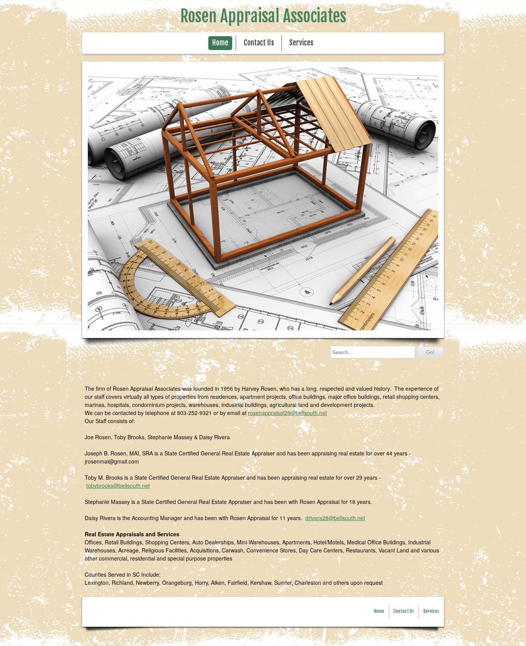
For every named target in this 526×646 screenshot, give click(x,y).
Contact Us (259, 42)
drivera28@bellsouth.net (335, 518)
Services (301, 42)
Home (220, 42)
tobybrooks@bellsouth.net (118, 485)
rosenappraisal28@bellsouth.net (287, 413)
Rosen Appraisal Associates (263, 16)
